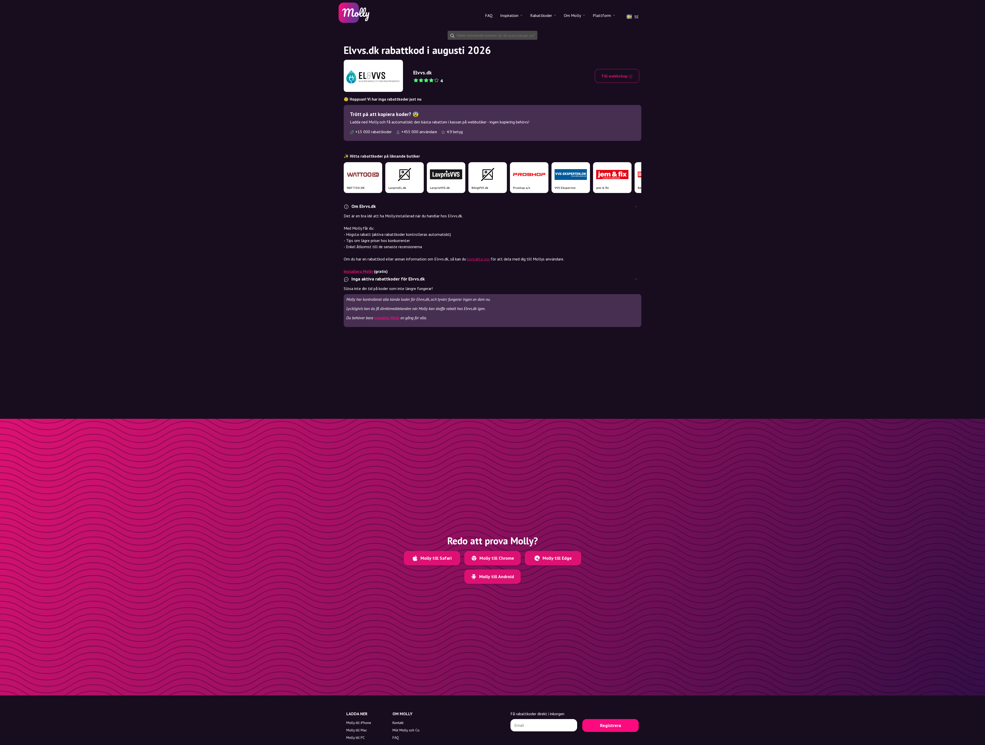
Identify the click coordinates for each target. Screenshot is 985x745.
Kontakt (397, 722)
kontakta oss (478, 259)
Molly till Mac (356, 730)
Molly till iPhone (358, 722)
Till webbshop (615, 76)
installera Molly (386, 317)
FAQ (489, 15)
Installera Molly (358, 271)
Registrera (610, 725)
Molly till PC (355, 737)
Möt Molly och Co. (406, 730)
